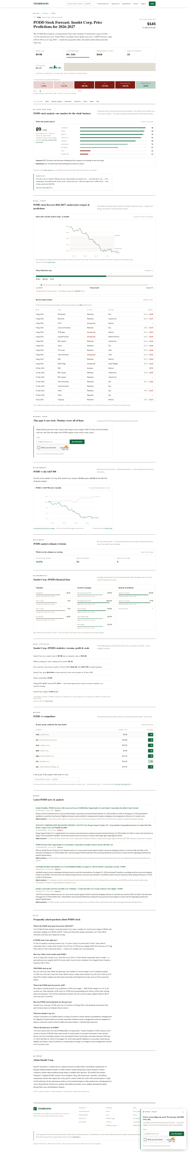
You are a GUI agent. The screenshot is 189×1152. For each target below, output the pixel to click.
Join (152, 4)
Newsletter (126, 4)
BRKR (37, 751)
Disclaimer (136, 1118)
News (92, 101)
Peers (85, 101)
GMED (37, 756)
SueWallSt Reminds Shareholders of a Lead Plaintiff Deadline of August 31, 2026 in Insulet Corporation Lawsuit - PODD (81, 866)
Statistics (77, 101)
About (136, 4)
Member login (110, 1118)
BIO (37, 740)
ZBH (37, 767)
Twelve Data (51, 262)
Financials (68, 101)
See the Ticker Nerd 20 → (44, 188)
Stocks (45, 13)
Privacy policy (137, 1111)
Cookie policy (137, 1122)
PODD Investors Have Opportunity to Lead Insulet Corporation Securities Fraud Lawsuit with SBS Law (74, 844)
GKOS (37, 745)
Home (37, 13)
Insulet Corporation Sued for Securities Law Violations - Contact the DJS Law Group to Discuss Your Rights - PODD (79, 888)
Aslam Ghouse (48, 170)
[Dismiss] (183, 1112)
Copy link (108, 656)
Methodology (83, 1115)
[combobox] (80, 4)
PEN (37, 761)
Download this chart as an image (43, 528)
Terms (135, 1115)
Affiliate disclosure (139, 1125)
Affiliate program (111, 1125)
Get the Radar (77, 442)
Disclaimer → (77, 1137)
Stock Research (103, 4)
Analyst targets (56, 101)
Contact (108, 1122)
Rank (47, 101)
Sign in (143, 4)
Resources (115, 4)
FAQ (97, 101)
